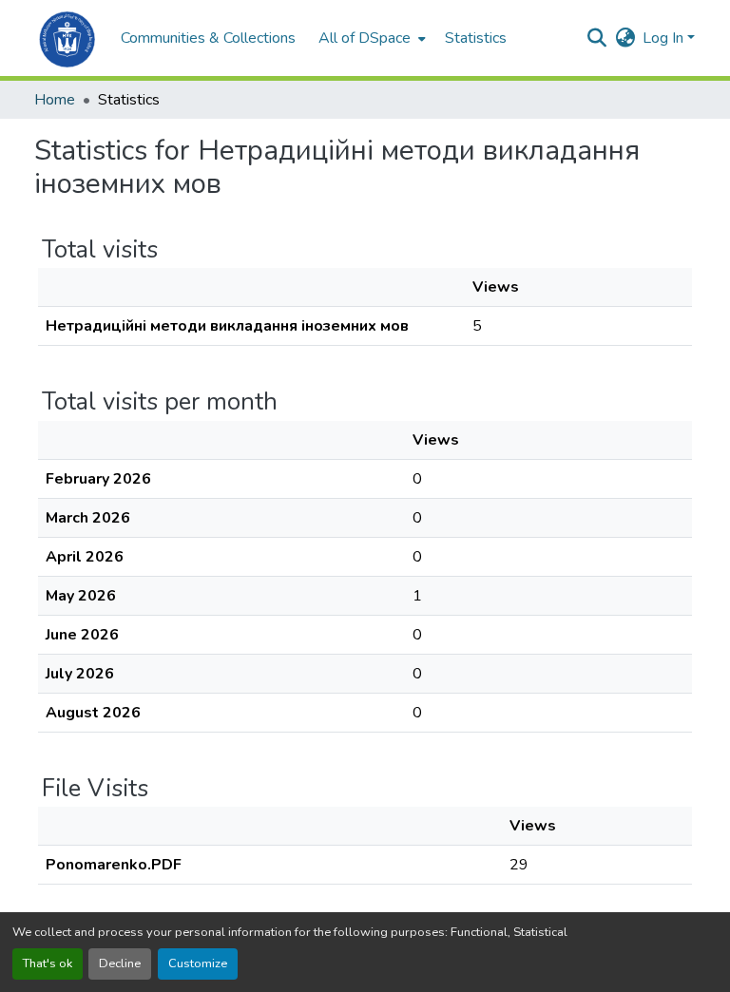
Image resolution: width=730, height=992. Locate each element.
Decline (120, 963)
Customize (197, 963)
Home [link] (54, 99)
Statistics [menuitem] (476, 38)
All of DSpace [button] (364, 38)
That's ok (47, 963)
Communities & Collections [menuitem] (208, 38)
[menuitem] (370, 38)
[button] (68, 38)
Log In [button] (665, 38)
